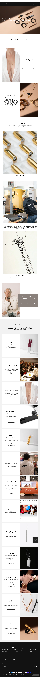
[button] (2, 4)
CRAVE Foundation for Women (15, 654)
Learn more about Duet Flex (11, 420)
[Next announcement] (38, 1)
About (13, 647)
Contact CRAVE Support (23, 648)
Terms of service (23, 674)
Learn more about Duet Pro (11, 563)
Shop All (3, 647)
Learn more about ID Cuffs (11, 586)
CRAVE (6, 674)
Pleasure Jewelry (5, 649)
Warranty (22, 654)
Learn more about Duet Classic (11, 349)
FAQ (21, 650)
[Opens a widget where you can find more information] (35, 675)
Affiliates (31, 651)
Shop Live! (4, 659)
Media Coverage (14, 649)
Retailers (31, 647)
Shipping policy (29, 674)
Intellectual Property (15, 657)
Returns (22, 652)
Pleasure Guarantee (15, 651)
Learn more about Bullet (11, 445)
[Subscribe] (19, 666)
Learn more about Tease (11, 633)
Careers (31, 653)
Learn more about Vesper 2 (11, 609)
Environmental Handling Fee (14, 660)
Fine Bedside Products (4, 652)
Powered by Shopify (9, 674)
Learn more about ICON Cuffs (11, 584)
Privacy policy (18, 674)
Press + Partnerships (33, 649)
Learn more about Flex (11, 422)
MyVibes (3, 657)
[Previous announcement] (2, 1)
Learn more (11, 398)
